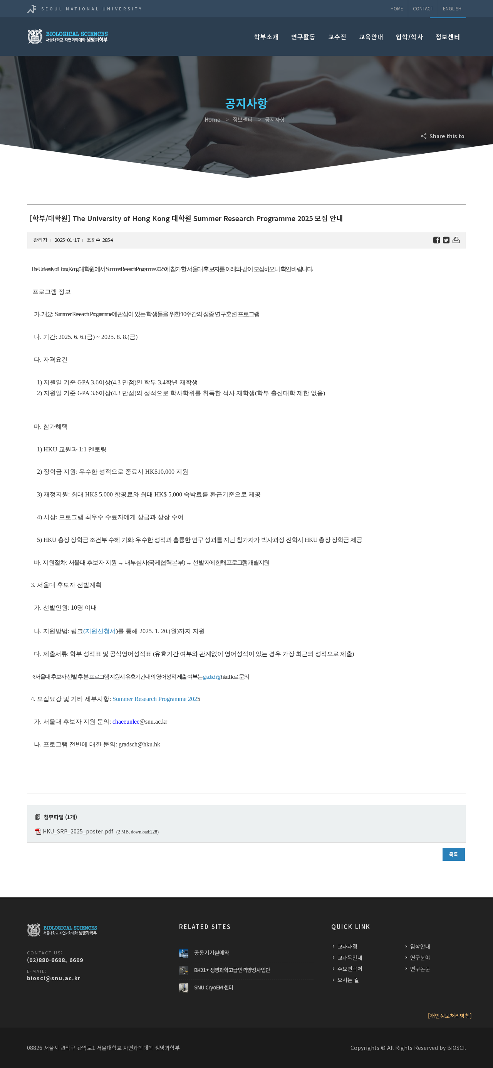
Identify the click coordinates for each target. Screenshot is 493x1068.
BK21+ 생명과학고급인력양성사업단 (232, 970)
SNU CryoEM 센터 (213, 987)
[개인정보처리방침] (450, 1015)
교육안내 (371, 36)
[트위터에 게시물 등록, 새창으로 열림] (446, 240)
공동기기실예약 (211, 952)
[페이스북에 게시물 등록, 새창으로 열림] (436, 240)
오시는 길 (348, 980)
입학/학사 (409, 36)
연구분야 (420, 957)
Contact (423, 8)
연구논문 (420, 968)
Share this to (446, 136)
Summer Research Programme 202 (154, 699)
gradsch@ (212, 677)
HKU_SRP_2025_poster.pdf (78, 831)
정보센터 (448, 36)
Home (397, 8)
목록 (453, 854)
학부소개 (266, 36)
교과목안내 (349, 957)
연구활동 (303, 36)
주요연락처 (349, 968)
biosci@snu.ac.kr (53, 978)
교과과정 (347, 946)
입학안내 (420, 946)
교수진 (337, 36)
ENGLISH (452, 8)
